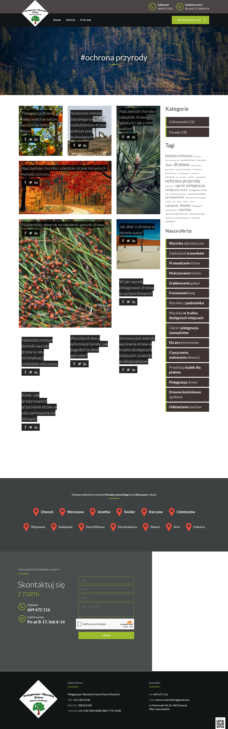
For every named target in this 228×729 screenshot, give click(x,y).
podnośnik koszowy (178, 194)
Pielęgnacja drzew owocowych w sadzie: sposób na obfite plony (40, 122)
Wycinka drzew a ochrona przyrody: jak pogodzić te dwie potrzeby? (89, 347)
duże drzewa (196, 165)
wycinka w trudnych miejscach (177, 218)
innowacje (195, 173)
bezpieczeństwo (179, 156)
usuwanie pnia (171, 210)
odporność (169, 186)
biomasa (197, 156)
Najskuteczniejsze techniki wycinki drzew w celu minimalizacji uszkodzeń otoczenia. (40, 351)
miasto (191, 177)
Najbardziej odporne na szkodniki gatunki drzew (63, 224)
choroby (201, 160)
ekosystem (169, 169)
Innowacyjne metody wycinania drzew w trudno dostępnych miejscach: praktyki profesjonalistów (137, 350)
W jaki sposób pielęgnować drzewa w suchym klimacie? (136, 287)
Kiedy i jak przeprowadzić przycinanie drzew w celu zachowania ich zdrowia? (39, 407)
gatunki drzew (171, 173)
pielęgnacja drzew (176, 190)
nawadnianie (200, 177)
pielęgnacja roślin (198, 190)
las (177, 177)
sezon (179, 202)
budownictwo (188, 160)
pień (167, 194)
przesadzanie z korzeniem (195, 198)
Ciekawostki (178, 122)
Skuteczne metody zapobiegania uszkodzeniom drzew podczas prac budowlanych (88, 125)
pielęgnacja (195, 185)
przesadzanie (174, 197)
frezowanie (197, 169)
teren (185, 205)
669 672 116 (160, 694)
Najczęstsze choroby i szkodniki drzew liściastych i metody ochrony (65, 171)
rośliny (168, 202)
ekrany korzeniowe (183, 169)
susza (191, 202)
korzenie (169, 177)
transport (197, 206)
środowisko (195, 218)
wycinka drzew (197, 214)
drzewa (181, 164)
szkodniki (172, 206)
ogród (180, 186)
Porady (174, 132)
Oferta (70, 19)
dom (168, 165)
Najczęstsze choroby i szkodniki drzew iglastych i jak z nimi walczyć (138, 120)
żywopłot (170, 221)
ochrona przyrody (182, 181)
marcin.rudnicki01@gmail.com (172, 699)
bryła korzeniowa (172, 160)
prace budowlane (196, 194)
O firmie (85, 19)
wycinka (184, 210)
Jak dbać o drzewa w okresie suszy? (137, 229)
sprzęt (185, 202)
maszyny (183, 177)
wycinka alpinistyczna (176, 214)
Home (57, 19)
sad (173, 202)
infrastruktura (184, 173)
